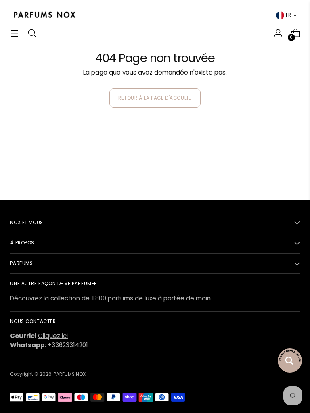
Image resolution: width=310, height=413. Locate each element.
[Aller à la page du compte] (278, 33)
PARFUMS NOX (70, 374)
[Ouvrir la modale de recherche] (31, 33)
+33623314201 (68, 345)
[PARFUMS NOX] (44, 15)
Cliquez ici (53, 336)
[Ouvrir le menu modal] (14, 33)
